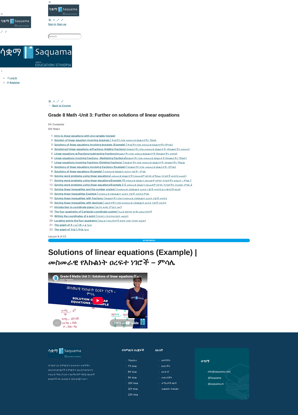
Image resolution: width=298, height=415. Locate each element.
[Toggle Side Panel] (50, 2)
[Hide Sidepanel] (1, 31)
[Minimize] (62, 19)
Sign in (52, 24)
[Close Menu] (1, 71)
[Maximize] (58, 19)
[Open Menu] (1, 14)
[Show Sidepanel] (6, 31)
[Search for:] (64, 36)
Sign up (61, 24)
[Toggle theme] (52, 19)
